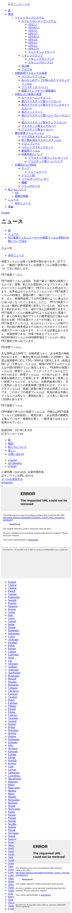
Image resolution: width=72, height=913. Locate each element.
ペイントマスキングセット (37, 147)
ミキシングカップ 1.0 (41, 58)
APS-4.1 (32, 42)
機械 (24, 182)
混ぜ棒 (25, 66)
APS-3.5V (33, 48)
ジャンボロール (30, 186)
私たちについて (17, 189)
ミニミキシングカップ (41, 51)
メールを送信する (12, 479)
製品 (10, 14)
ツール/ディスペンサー (35, 178)
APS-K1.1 (33, 27)
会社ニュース (23, 203)
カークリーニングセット (36, 97)
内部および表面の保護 (28, 94)
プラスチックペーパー (34, 87)
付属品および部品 (25, 164)
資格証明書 (21, 196)
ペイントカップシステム (29, 17)
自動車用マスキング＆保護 (31, 73)
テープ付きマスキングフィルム (40, 136)
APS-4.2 (32, 45)
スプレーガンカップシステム (38, 21)
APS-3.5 (32, 33)
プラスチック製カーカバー (37, 129)
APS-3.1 (32, 30)
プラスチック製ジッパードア (45, 161)
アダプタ (26, 69)
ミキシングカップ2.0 (40, 62)
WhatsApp (7, 482)
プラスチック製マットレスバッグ (48, 157)
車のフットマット (32, 111)
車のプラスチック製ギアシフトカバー (44, 122)
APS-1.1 (32, 24)
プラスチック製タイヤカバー (38, 126)
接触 (10, 206)
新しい (12, 450)
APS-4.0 (32, 39)
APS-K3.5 (33, 36)
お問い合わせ (16, 454)
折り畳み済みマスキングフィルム (41, 140)
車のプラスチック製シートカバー (41, 101)
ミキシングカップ (32, 55)
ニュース (13, 199)
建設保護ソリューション (29, 133)
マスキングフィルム (33, 76)
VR (17, 192)
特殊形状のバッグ (32, 154)
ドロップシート (30, 143)
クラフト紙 (28, 175)
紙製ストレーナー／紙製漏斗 (38, 90)
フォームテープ (37, 171)
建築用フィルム (30, 150)
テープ (25, 168)
